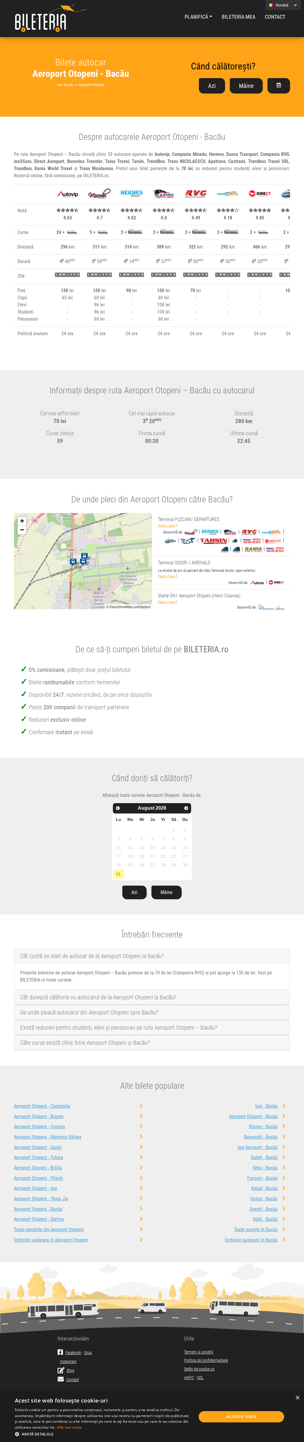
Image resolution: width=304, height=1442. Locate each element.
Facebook (73, 1352)
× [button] (297, 1398)
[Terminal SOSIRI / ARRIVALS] (84, 562)
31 (118, 874)
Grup (88, 1352)
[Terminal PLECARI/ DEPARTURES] (85, 557)
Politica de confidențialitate (206, 1360)
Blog (70, 1370)
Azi (212, 85)
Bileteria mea (238, 17)
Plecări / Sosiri (167, 526)
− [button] (22, 530)
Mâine (246, 85)
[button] (103, 1434)
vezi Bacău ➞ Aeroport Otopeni (80, 85)
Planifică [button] (196, 17)
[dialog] (152, 1417)
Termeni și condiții (198, 1352)
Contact (275, 17)
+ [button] (22, 521)
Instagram (68, 1361)
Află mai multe (69, 1427)
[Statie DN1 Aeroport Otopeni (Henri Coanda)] (74, 562)
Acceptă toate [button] (241, 1416)
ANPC (189, 1377)
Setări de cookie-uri (199, 1369)
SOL (200, 1377)
